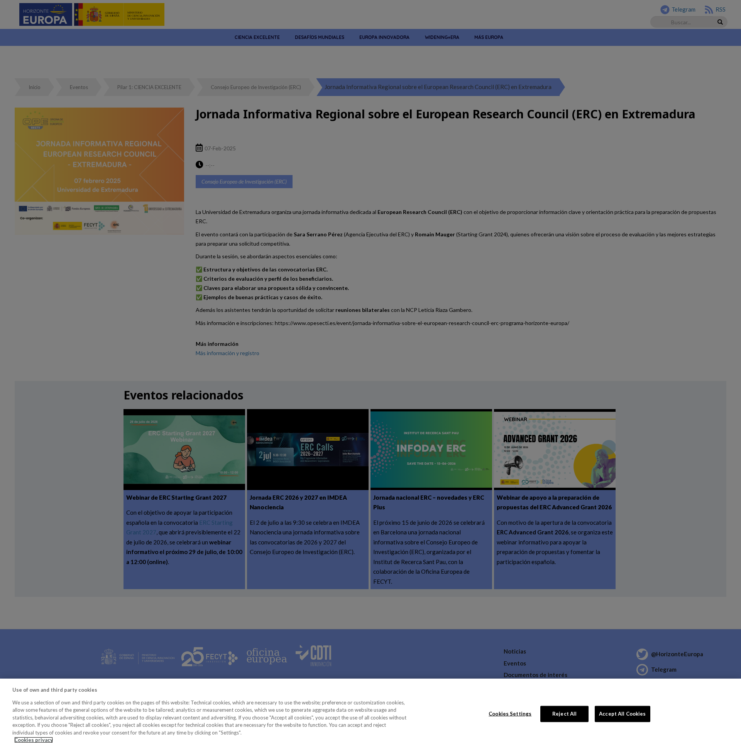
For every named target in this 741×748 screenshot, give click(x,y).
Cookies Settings (510, 714)
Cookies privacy (33, 740)
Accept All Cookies (622, 714)
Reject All (564, 714)
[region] (370, 713)
